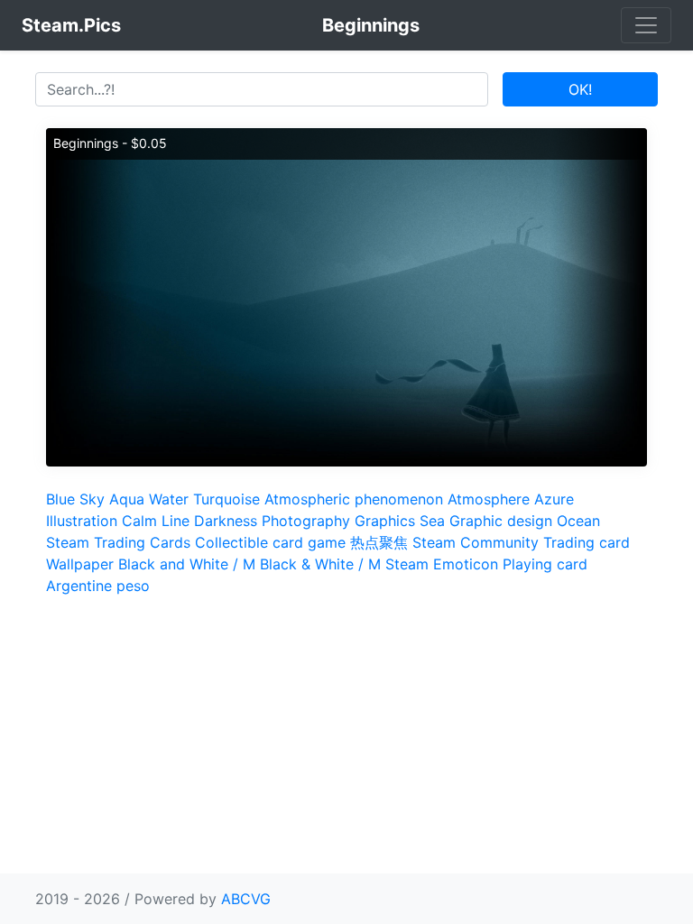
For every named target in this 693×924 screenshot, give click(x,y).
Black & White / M (320, 564)
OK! (580, 89)
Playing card (545, 564)
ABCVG (246, 899)
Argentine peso (98, 586)
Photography (306, 521)
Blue (60, 499)
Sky (92, 499)
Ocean (578, 521)
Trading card (586, 542)
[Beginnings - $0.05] (346, 296)
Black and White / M (186, 564)
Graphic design (500, 521)
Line (175, 521)
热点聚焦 (379, 542)
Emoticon (465, 564)
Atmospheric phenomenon (353, 499)
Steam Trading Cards (118, 542)
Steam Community (475, 542)
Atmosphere (489, 499)
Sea (432, 521)
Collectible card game (270, 542)
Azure (554, 499)
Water (169, 499)
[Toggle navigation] (646, 25)
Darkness (225, 521)
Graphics (385, 521)
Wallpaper (80, 564)
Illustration (81, 521)
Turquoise (226, 499)
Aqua (126, 499)
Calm (139, 521)
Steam (407, 564)
